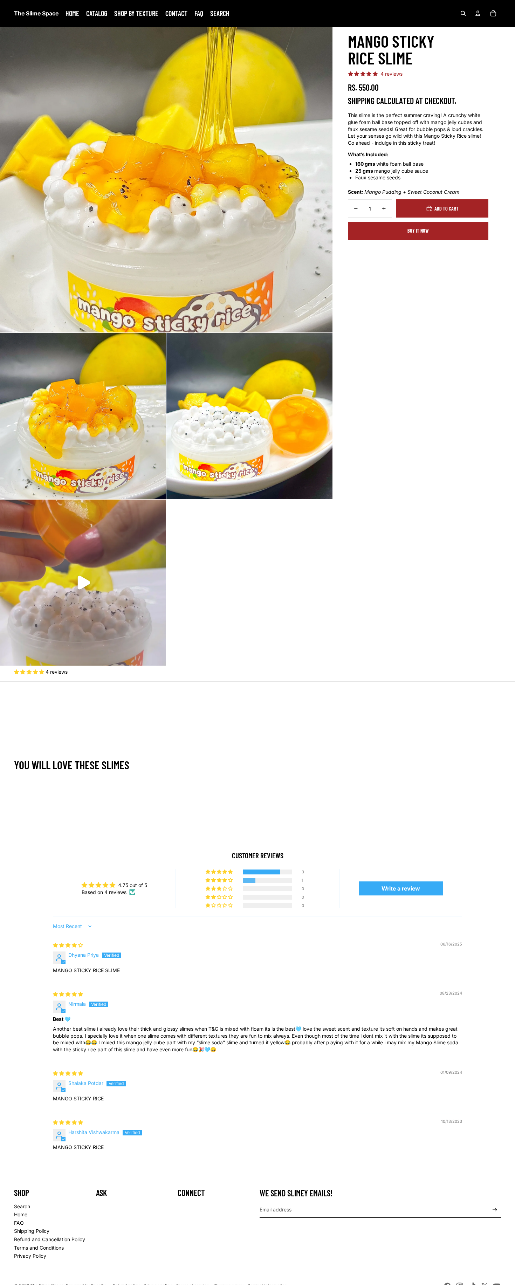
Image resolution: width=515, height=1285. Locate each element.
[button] (30, 672)
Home (20, 1214)
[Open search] (463, 13)
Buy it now (418, 230)
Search (22, 1206)
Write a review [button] (401, 888)
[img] (68, 945)
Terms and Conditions (39, 1248)
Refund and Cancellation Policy (49, 1239)
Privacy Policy (30, 1256)
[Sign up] (495, 1210)
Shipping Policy (31, 1231)
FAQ (19, 1223)
